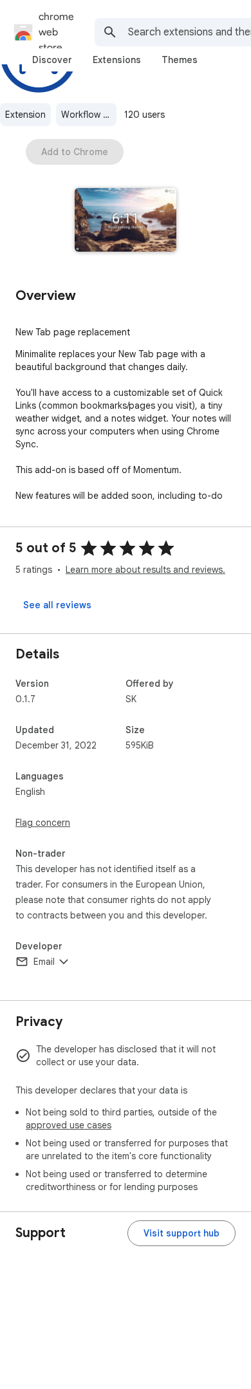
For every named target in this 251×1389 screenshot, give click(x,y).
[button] (126, 221)
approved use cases (68, 1125)
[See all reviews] (57, 605)
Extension (25, 114)
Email (44, 961)
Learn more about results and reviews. (145, 569)
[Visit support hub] (181, 1233)
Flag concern (42, 822)
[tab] (52, 59)
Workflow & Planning (88, 114)
